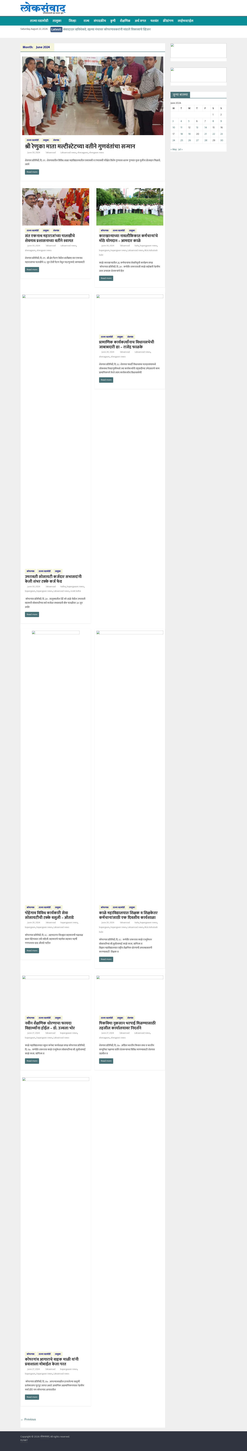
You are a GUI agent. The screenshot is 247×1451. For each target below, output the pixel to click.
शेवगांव (56, 140)
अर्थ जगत (140, 21)
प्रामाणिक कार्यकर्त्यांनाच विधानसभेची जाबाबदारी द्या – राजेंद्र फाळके (126, 344)
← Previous (28, 1419)
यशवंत (154, 21)
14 (206, 127)
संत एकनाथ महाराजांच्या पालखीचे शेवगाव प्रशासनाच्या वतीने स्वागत (50, 238)
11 (181, 127)
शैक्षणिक (125, 21)
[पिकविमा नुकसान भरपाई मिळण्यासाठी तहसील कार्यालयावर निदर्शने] (129, 977)
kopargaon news (118, 250)
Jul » (180, 149)
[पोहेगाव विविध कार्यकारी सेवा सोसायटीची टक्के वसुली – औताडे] (56, 632)
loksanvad (51, 152)
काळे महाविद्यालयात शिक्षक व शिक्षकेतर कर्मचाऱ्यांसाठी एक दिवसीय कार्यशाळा (128, 915)
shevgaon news (96, 152)
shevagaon (82, 152)
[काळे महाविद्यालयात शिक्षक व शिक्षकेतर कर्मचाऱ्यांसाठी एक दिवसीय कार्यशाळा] (129, 632)
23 (221, 134)
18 (181, 134)
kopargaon (104, 250)
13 (197, 127)
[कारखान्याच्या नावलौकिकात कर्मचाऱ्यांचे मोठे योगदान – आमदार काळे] (129, 190)
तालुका (57, 21)
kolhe (63, 586)
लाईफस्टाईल (185, 21)
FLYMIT (24, 1440)
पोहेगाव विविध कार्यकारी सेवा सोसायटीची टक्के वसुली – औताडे (49, 915)
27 (197, 140)
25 (181, 140)
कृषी (113, 21)
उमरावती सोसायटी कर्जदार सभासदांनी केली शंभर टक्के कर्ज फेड (53, 579)
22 (213, 134)
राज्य (86, 21)
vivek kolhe (75, 591)
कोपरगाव (104, 230)
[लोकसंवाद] (24, 21)
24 (174, 140)
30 (221, 140)
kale (137, 245)
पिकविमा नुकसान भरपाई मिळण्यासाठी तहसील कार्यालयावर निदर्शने (127, 1025)
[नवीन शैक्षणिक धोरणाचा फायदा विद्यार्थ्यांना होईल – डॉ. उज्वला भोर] (55, 977)
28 (206, 140)
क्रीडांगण (168, 21)
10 (174, 127)
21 (206, 134)
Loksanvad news (68, 152)
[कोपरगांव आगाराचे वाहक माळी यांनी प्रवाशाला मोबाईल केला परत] (55, 1079)
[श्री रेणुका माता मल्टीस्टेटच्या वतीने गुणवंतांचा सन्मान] (92, 58)
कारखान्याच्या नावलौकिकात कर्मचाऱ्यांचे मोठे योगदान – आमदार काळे (128, 238)
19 (189, 134)
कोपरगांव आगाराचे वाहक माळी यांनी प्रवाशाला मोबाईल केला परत (51, 1362)
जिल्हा (72, 21)
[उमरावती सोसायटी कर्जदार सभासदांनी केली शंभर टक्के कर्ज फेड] (55, 296)
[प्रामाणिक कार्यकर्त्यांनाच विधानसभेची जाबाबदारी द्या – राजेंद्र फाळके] (129, 296)
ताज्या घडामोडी (39, 21)
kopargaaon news (148, 245)
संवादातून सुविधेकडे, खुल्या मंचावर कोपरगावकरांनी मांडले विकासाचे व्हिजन (107, 29)
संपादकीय (100, 21)
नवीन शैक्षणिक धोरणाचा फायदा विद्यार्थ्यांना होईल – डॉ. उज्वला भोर (50, 1025)
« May (174, 149)
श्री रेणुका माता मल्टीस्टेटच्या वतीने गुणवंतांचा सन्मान (80, 146)
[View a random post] (223, 21)
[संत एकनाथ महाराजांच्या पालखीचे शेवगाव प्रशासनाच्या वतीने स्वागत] (55, 190)
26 (189, 140)
